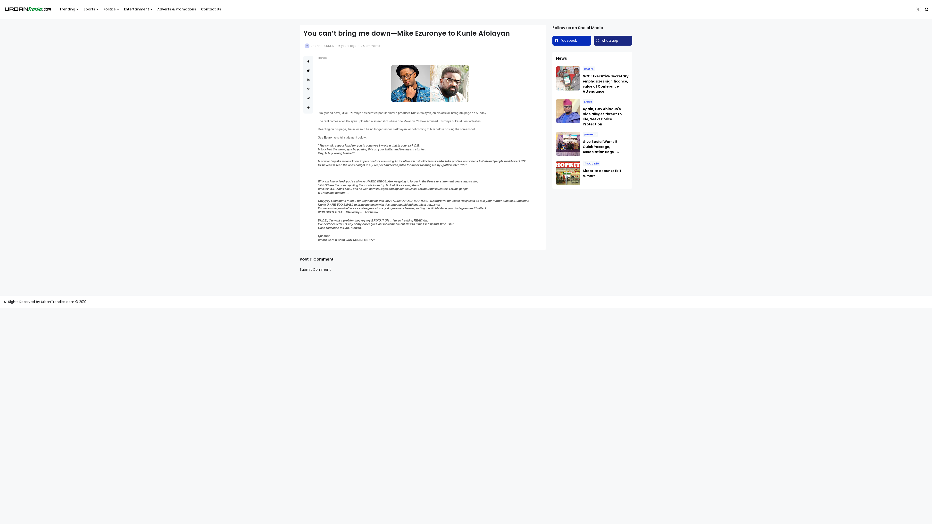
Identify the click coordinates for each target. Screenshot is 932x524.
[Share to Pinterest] (308, 89)
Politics (109, 9)
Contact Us (211, 9)
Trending (67, 9)
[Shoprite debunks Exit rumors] (568, 173)
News (588, 102)
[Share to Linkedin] (308, 80)
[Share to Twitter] (308, 71)
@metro (590, 134)
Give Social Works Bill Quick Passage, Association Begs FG (601, 146)
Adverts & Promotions (176, 9)
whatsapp (609, 40)
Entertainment (136, 9)
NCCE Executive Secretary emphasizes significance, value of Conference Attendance (605, 84)
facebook (569, 40)
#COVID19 (591, 163)
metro (589, 69)
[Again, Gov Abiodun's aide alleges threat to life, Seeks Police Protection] (568, 111)
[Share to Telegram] (308, 98)
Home (322, 58)
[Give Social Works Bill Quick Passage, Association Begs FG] (568, 144)
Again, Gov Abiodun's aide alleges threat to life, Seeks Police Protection (602, 116)
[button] (918, 9)
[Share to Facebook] (308, 61)
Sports (89, 9)
